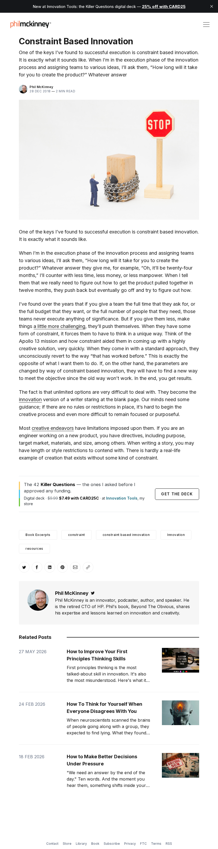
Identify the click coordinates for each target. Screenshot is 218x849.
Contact (52, 844)
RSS (169, 844)
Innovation (176, 535)
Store (67, 844)
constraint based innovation (126, 535)
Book (95, 844)
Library (81, 844)
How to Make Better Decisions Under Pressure (102, 760)
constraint (76, 535)
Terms (156, 844)
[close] (211, 6)
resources (34, 549)
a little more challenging (59, 326)
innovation (30, 399)
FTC (143, 844)
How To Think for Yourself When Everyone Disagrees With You (104, 707)
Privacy (130, 844)
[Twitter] (93, 593)
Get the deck (177, 494)
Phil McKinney (41, 87)
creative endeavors (53, 428)
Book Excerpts (38, 535)
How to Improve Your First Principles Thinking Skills (97, 655)
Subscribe (112, 844)
